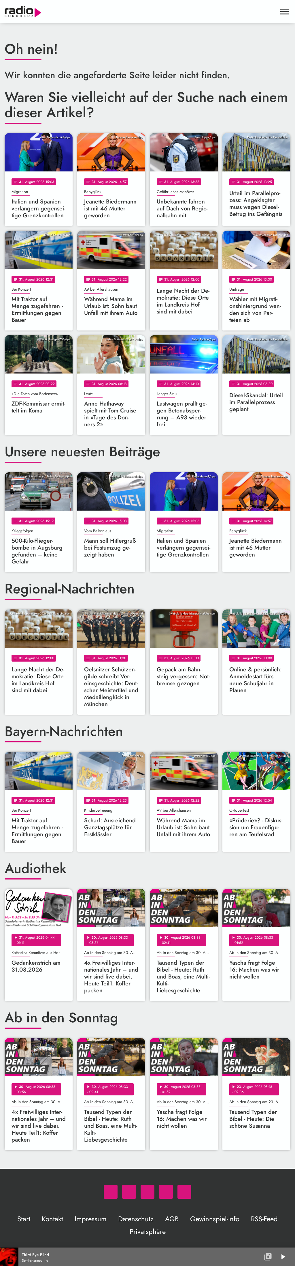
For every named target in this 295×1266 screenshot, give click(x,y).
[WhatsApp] (111, 1192)
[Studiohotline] (184, 1192)
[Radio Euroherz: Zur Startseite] (141, 11)
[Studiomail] (166, 1192)
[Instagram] (147, 1192)
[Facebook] (129, 1192)
